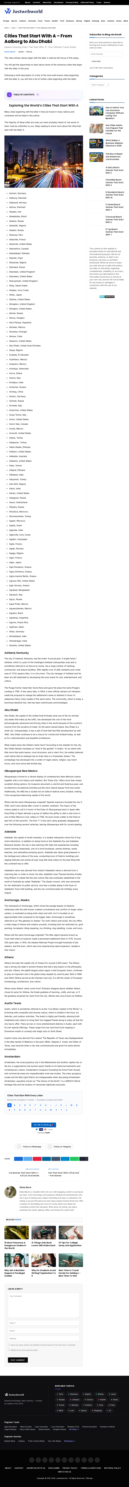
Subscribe (96, 61)
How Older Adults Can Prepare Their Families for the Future (114, 129)
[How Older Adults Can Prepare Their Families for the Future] (96, 128)
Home (119, 21)
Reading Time (73, 1427)
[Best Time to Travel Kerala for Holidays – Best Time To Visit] (71, 1260)
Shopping (98, 1411)
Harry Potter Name (27, 1429)
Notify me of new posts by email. (24, 1350)
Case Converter (41, 1427)
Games (107, 2)
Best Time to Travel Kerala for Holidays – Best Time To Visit (69, 1273)
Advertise (47, 2)
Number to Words (107, 1427)
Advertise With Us (36, 1468)
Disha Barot (10, 52)
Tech (62, 21)
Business (70, 21)
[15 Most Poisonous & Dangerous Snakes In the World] (16, 1232)
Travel (47, 21)
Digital (87, 21)
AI (110, 1411)
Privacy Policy (72, 2)
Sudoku (21, 1441)
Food (40, 21)
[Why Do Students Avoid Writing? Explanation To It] (43, 1260)
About (27, 2)
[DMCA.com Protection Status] (107, 297)
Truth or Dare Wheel (36, 1441)
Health (55, 21)
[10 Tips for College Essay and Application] (71, 1232)
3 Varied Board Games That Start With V (115, 207)
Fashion (110, 21)
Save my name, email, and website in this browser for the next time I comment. (43, 1345)
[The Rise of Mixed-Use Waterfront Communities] (96, 157)
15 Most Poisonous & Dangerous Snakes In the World (15, 1245)
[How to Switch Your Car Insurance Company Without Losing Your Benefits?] (96, 111)
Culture (22, 21)
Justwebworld (61, 1478)
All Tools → (74, 1429)
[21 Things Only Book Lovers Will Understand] (43, 1232)
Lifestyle (32, 21)
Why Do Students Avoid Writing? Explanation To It (43, 1273)
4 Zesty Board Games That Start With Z (115, 170)
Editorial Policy (87, 2)
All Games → (69, 1441)
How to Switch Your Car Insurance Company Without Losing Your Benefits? (115, 113)
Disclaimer (59, 2)
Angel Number (10, 1429)
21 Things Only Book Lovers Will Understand (43, 1244)
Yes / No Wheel (54, 1441)
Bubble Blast (9, 1441)
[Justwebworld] (23, 11)
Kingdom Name (59, 1429)
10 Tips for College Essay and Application (70, 1244)
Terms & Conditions (91, 1468)
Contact (36, 2)
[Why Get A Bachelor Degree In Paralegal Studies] (16, 1260)
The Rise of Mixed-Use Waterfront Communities (114, 157)
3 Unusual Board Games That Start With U (115, 219)
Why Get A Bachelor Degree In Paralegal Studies (14, 1273)
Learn (13, 28)
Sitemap (89, 1478)
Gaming (95, 21)
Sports (14, 21)
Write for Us (64, 1472)
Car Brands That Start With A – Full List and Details (24, 1174)
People (6, 21)
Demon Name (44, 1429)
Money (79, 21)
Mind (126, 21)
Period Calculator (89, 1427)
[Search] (124, 2)
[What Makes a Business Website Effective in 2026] (96, 143)
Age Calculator (10, 1427)
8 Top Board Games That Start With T (115, 232)
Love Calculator (57, 1427)
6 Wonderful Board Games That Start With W (115, 195)
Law (72, 1411)
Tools (98, 2)
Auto (103, 21)
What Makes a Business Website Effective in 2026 (114, 143)
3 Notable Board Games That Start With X (115, 182)
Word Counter (26, 1427)
